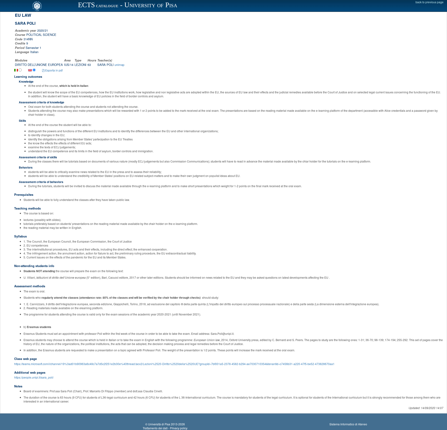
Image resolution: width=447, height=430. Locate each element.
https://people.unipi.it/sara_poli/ (34, 377)
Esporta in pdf (53, 70)
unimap (119, 64)
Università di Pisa (159, 424)
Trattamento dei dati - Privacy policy (165, 428)
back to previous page (430, 2)
